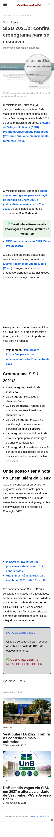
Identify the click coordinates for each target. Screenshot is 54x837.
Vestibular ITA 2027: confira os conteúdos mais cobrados (26, 738)
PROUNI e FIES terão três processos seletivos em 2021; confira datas (25, 566)
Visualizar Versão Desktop (39, 816)
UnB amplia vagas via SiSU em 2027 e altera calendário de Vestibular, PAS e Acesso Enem (27, 793)
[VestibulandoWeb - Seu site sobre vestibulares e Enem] (30, 4)
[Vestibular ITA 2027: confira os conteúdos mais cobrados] (27, 711)
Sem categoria (23, 15)
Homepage (8, 15)
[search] (49, 4)
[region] (25, 166)
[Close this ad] (52, 820)
